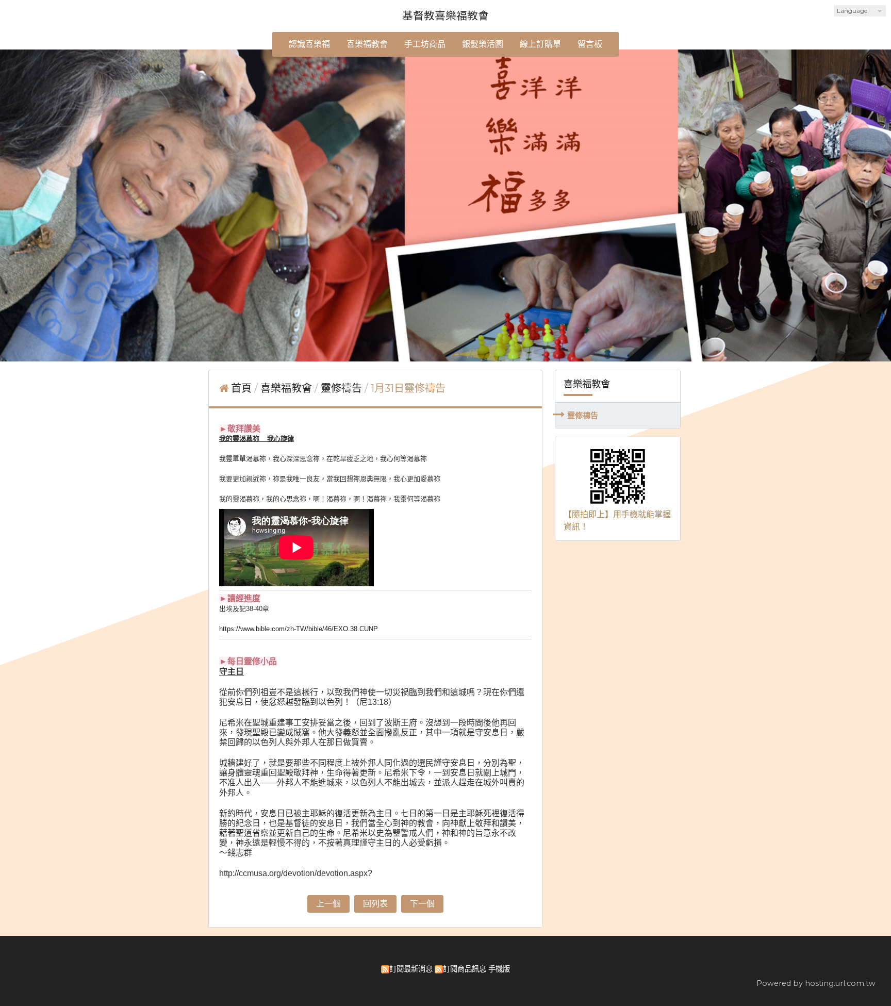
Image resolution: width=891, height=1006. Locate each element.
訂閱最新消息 (411, 969)
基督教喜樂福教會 (445, 15)
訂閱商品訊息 (464, 969)
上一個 (328, 904)
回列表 (375, 904)
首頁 (241, 388)
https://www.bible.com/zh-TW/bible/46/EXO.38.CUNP (298, 629)
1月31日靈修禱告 (408, 388)
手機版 (499, 969)
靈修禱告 (582, 415)
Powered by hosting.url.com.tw (816, 983)
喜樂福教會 (287, 388)
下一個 (422, 904)
